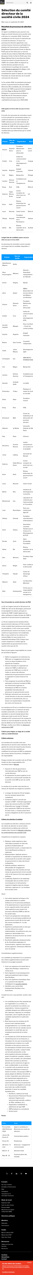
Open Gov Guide (6, 1237)
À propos (4, 1182)
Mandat (16, 764)
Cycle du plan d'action (7, 1205)
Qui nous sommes (6, 1184)
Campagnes (4, 1191)
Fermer (29, 1262)
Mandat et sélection (12, 69)
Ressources (5, 1241)
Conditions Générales (8, 1272)
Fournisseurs (5, 1225)
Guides (3, 1230)
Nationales (4, 1223)
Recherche (4, 1248)
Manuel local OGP (6, 1235)
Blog (2, 1189)
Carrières (4, 1255)
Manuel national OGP (7, 1232)
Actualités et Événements (8, 1187)
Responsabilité (5, 1207)
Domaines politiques (8, 1216)
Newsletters (5, 1257)
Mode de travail (6, 1200)
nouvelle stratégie (21, 984)
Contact (4, 1259)
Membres (4, 1220)
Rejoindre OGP (5, 1203)
